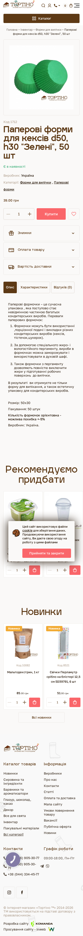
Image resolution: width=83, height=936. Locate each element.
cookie (27, 530)
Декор (8, 810)
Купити (51, 214)
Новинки (10, 773)
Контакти (51, 786)
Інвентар (27, 29)
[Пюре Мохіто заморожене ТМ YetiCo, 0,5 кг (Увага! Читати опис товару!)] (23, 511)
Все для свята (14, 816)
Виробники (53, 773)
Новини (50, 833)
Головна (12, 29)
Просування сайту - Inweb (24, 929)
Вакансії (50, 820)
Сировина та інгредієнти (13, 781)
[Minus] (9, 570)
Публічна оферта (57, 826)
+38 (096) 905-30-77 (23, 858)
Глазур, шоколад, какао (17, 801)
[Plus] (24, 570)
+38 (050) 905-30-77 (22, 866)
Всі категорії (13, 834)
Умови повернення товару (59, 812)
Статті (49, 792)
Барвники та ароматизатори (15, 791)
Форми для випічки (48, 29)
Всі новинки (41, 717)
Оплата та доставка (59, 798)
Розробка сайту (16, 923)
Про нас (50, 779)
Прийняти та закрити (46, 553)
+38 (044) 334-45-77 (23, 874)
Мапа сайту (53, 804)
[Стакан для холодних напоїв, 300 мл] (63, 511)
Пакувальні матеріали (21, 828)
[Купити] (34, 570)
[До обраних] (74, 213)
